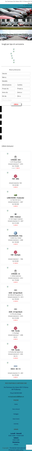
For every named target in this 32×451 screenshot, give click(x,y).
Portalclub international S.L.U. (19, 448)
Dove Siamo (16, 419)
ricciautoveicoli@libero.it (25, 7)
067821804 (28, 5)
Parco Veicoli (16, 409)
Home (16, 404)
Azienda (16, 424)
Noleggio (16, 414)
